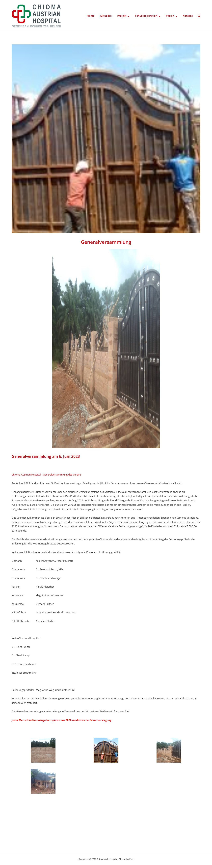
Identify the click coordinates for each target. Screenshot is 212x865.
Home (90, 16)
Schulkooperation (146, 16)
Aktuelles (106, 16)
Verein (170, 16)
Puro (131, 859)
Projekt (121, 16)
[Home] (36, 15)
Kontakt (188, 16)
